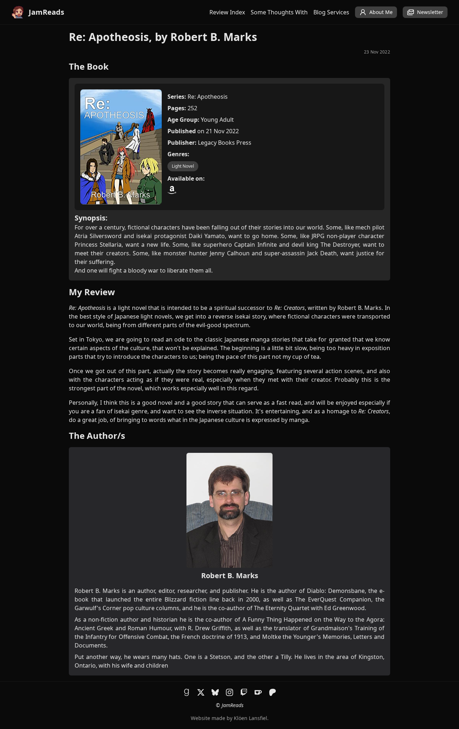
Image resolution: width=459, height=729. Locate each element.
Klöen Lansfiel (250, 718)
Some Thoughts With (279, 12)
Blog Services (331, 12)
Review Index (227, 12)
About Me (381, 12)
